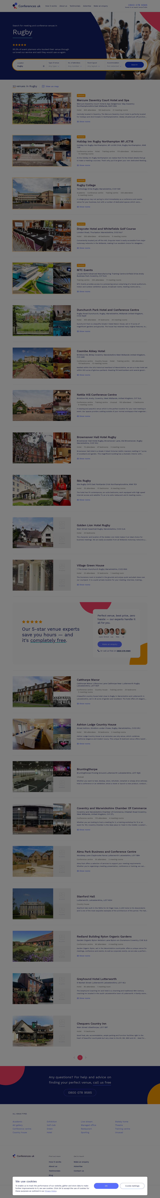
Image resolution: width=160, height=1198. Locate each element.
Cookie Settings (132, 1186)
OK (106, 1186)
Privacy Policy (50, 1191)
